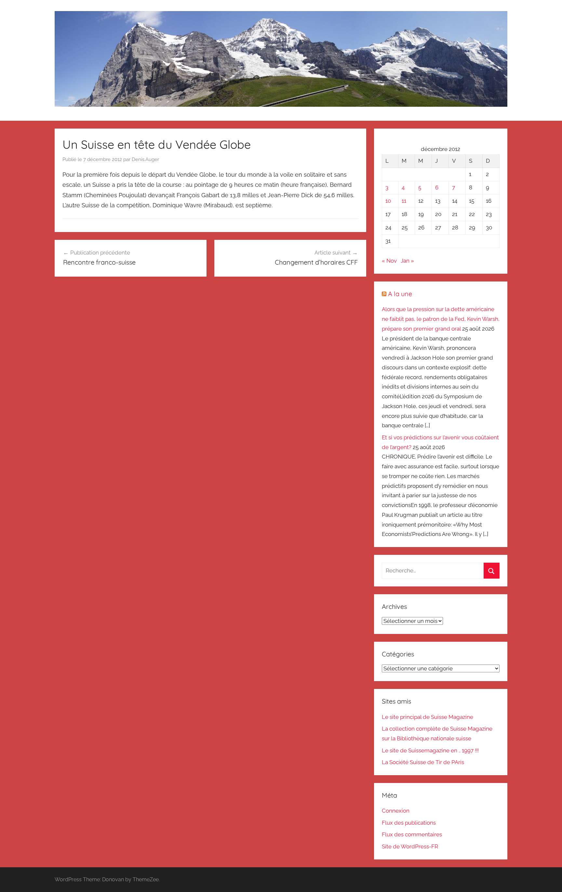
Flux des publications (409, 822)
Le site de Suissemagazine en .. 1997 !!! (430, 750)
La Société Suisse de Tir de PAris (423, 762)
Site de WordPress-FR (410, 846)
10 (388, 201)
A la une (400, 294)
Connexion (395, 810)
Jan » (407, 260)
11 (404, 201)
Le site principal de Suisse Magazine (427, 717)
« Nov (389, 260)
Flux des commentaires (412, 834)
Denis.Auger (145, 159)
